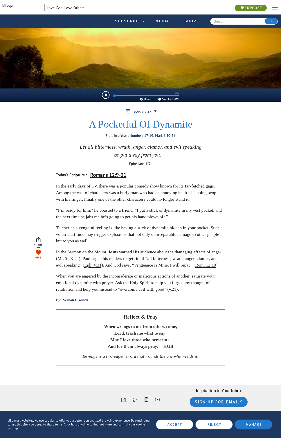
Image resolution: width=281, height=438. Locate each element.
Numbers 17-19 (141, 135)
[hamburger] (275, 8)
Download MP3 (170, 99)
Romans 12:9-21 (108, 174)
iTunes (147, 99)
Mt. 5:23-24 (68, 258)
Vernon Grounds (75, 300)
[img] (105, 95)
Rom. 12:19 (205, 265)
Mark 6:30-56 (165, 135)
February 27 (142, 111)
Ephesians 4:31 (140, 163)
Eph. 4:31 (92, 265)
